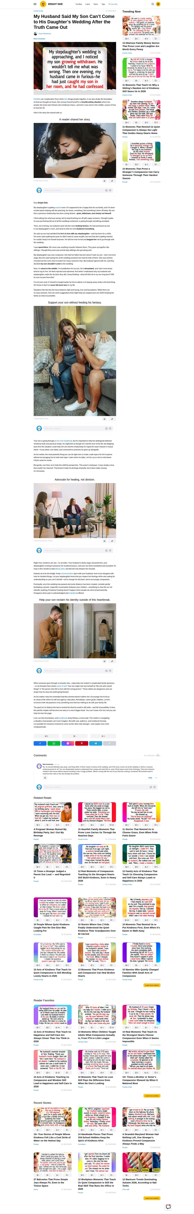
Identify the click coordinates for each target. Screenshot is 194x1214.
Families (37, 99)
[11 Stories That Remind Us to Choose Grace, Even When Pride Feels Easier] (141, 812)
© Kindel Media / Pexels (41, 419)
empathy (72, 593)
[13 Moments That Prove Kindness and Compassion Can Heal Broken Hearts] (97, 952)
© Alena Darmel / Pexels (41, 661)
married (58, 207)
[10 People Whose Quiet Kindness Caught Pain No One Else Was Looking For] (53, 907)
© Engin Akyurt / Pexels (41, 180)
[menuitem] (79, 4)
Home (36, 1189)
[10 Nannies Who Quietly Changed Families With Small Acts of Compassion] (141, 952)
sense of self (62, 686)
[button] (46, 736)
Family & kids (38, 11)
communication (67, 574)
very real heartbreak (64, 441)
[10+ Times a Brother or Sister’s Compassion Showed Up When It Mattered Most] (141, 1060)
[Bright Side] (51, 4)
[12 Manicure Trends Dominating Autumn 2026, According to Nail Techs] (141, 1162)
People (124, 137)
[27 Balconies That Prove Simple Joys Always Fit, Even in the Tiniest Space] (53, 1162)
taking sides (60, 569)
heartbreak (62, 718)
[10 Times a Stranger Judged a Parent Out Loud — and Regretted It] (53, 854)
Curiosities (37, 934)
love (66, 99)
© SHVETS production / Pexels (43, 541)
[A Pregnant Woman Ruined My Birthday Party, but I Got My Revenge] (53, 812)
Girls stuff (125, 1189)
